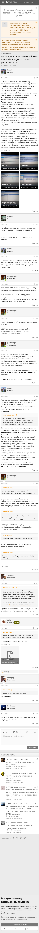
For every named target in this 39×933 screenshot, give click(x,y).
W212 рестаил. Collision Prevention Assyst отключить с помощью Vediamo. (21, 776)
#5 (37, 318)
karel (4, 65)
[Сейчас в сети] (5, 280)
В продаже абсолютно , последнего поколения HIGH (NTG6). (19, 13)
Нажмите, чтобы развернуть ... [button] (19, 605)
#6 (37, 351)
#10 (37, 628)
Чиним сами (22, 766)
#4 (37, 284)
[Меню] (3, 2)
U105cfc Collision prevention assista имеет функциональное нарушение (20, 762)
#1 (37, 78)
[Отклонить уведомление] (36, 8)
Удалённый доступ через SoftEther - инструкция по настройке (15, 332)
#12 (37, 714)
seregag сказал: (7, 632)
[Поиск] (36, 2)
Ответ (36, 211)
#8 (37, 483)
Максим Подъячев (11, 766)
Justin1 (8, 797)
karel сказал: (6, 488)
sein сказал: (6, 690)
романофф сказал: (8, 415)
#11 (37, 685)
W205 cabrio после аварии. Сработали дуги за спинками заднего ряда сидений (19, 825)
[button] (3, 732)
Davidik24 (9, 780)
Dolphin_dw (9, 830)
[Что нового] (32, 2)
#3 (37, 257)
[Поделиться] (34, 78)
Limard (8, 816)
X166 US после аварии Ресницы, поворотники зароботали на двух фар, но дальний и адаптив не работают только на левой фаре (22, 791)
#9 (37, 583)
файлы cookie (31, 906)
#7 (37, 396)
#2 (37, 224)
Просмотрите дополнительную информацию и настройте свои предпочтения (19, 918)
